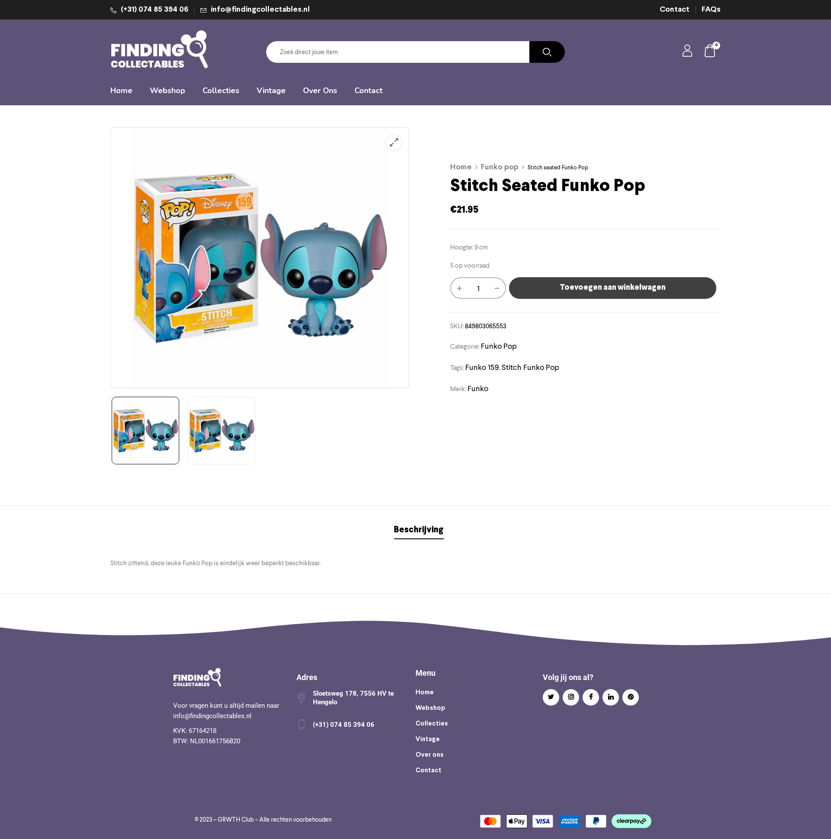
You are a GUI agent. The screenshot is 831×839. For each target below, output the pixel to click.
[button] (710, 52)
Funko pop (500, 167)
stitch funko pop (530, 367)
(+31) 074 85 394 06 (154, 9)
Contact (674, 9)
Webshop (430, 708)
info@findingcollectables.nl (260, 9)
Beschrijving (419, 530)
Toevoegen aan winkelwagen (613, 288)
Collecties (432, 724)
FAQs (711, 9)
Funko (477, 388)
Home (461, 167)
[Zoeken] (547, 52)
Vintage (428, 739)
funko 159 (482, 367)
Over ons (430, 755)
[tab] (419, 531)
